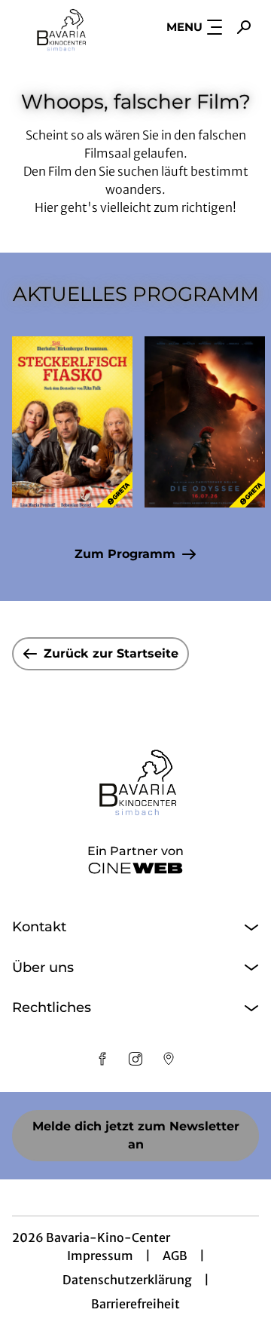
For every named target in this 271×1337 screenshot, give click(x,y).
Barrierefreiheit (135, 1303)
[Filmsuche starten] (244, 27)
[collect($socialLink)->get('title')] (102, 1059)
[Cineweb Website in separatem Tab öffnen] (135, 868)
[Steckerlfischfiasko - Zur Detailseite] (72, 422)
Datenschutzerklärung (127, 1279)
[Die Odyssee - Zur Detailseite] (205, 422)
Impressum (100, 1255)
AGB (175, 1255)
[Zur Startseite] (61, 27)
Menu (184, 27)
